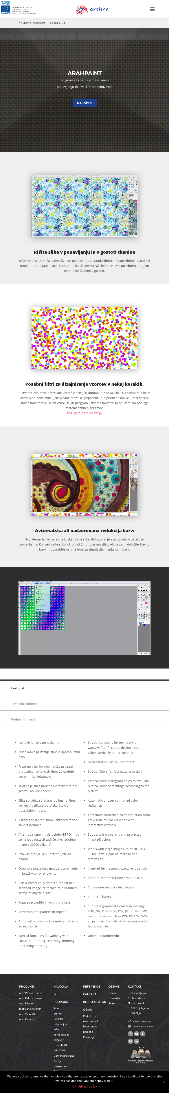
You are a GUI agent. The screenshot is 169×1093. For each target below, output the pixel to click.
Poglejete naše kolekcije (84, 413)
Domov (23, 23)
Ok (74, 1086)
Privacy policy (87, 1086)
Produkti (39, 23)
